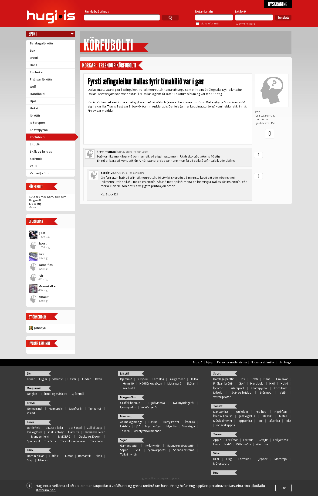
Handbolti (37, 94)
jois (41, 275)
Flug (229, 459)
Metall (283, 416)
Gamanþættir (129, 446)
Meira (32, 207)
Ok (283, 488)
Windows (262, 444)
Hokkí (34, 108)
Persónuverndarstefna (232, 362)
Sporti (42, 243)
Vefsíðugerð (149, 407)
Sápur (124, 450)
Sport (33, 34)
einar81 (44, 297)
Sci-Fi (138, 450)
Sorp (30, 460)
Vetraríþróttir (40, 173)
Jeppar (263, 459)
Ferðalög (158, 379)
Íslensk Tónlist (222, 416)
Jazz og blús (247, 416)
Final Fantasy (55, 432)
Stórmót (36, 159)
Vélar (216, 453)
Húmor (68, 456)
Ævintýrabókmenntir (147, 431)
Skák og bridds (41, 151)
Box (32, 50)
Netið (228, 444)
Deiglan (32, 394)
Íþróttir (35, 115)
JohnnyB (40, 328)
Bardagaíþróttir (42, 43)
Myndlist (171, 426)
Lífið (30, 450)
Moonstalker (47, 286)
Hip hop (261, 412)
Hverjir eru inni (39, 343)
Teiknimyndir (128, 454)
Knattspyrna (39, 130)
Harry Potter (171, 422)
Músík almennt (222, 421)
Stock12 (106, 173)
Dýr (29, 373)
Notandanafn (204, 11)
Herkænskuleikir (94, 432)
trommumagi (107, 152)
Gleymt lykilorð (245, 23)
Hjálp (209, 362)
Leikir (30, 422)
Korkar (88, 65)
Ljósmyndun (128, 407)
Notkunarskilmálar (263, 362)
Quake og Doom (90, 437)
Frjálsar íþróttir (41, 79)
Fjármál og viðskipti (54, 394)
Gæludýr (57, 379)
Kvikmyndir (152, 446)
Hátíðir (53, 456)
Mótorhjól (281, 459)
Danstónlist (220, 412)
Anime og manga (131, 422)
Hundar (86, 379)
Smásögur (188, 426)
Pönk (260, 421)
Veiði (33, 166)
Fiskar (31, 379)
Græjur (263, 440)
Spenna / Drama (183, 450)
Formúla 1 (245, 459)
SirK (41, 254)
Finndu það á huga (97, 11)
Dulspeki (142, 379)
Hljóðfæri (280, 412)
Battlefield (34, 428)
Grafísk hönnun (130, 403)
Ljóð (137, 426)
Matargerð (174, 383)
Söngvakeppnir (225, 425)
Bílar (216, 459)
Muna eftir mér (210, 23)
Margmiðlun (128, 397)
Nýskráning (278, 4)
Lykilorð (240, 11)
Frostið (197, 362)
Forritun (248, 440)
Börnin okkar (35, 456)
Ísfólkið (190, 422)
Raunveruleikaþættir (180, 446)
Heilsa (194, 379)
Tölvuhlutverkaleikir (73, 441)
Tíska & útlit (127, 388)
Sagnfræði (75, 409)
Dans (33, 65)
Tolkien (125, 431)
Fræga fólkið (177, 379)
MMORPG (64, 437)
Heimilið (128, 383)
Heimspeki (56, 409)
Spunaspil (33, 441)
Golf (33, 86)
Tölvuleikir (97, 441)
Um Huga (285, 362)
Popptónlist (244, 421)
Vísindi (31, 413)
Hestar (72, 379)
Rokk (288, 421)
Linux (216, 444)
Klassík (267, 416)
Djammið (126, 379)
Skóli (99, 456)
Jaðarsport (37, 123)
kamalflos (45, 265)
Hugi (216, 473)
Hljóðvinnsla (157, 403)
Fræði (31, 403)
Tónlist (218, 406)
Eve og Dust (34, 432)
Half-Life (73, 432)
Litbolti (35, 144)
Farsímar (232, 440)
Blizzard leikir (54, 428)
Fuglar (43, 379)
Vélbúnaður (243, 444)
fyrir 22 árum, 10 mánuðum (132, 151)
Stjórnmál (77, 394)
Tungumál (94, 409)
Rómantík (84, 456)
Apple (217, 440)
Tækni (217, 434)
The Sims (50, 441)
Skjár (123, 440)
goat (41, 233)
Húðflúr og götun (150, 383)
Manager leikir (40, 437)
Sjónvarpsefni (157, 450)
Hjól (33, 101)
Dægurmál (34, 388)
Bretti (34, 58)
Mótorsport (221, 464)
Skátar (191, 383)
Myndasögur (153, 426)
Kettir (98, 379)
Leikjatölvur (280, 440)
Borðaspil (75, 428)
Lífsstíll (124, 373)
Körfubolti (37, 137)
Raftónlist (274, 421)
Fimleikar (37, 72)
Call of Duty (94, 428)
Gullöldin (242, 412)
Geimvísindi (34, 409)
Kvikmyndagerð (183, 403)
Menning (126, 416)
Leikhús (125, 426)
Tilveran (43, 460)
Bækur (153, 422)
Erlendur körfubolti (117, 65)
